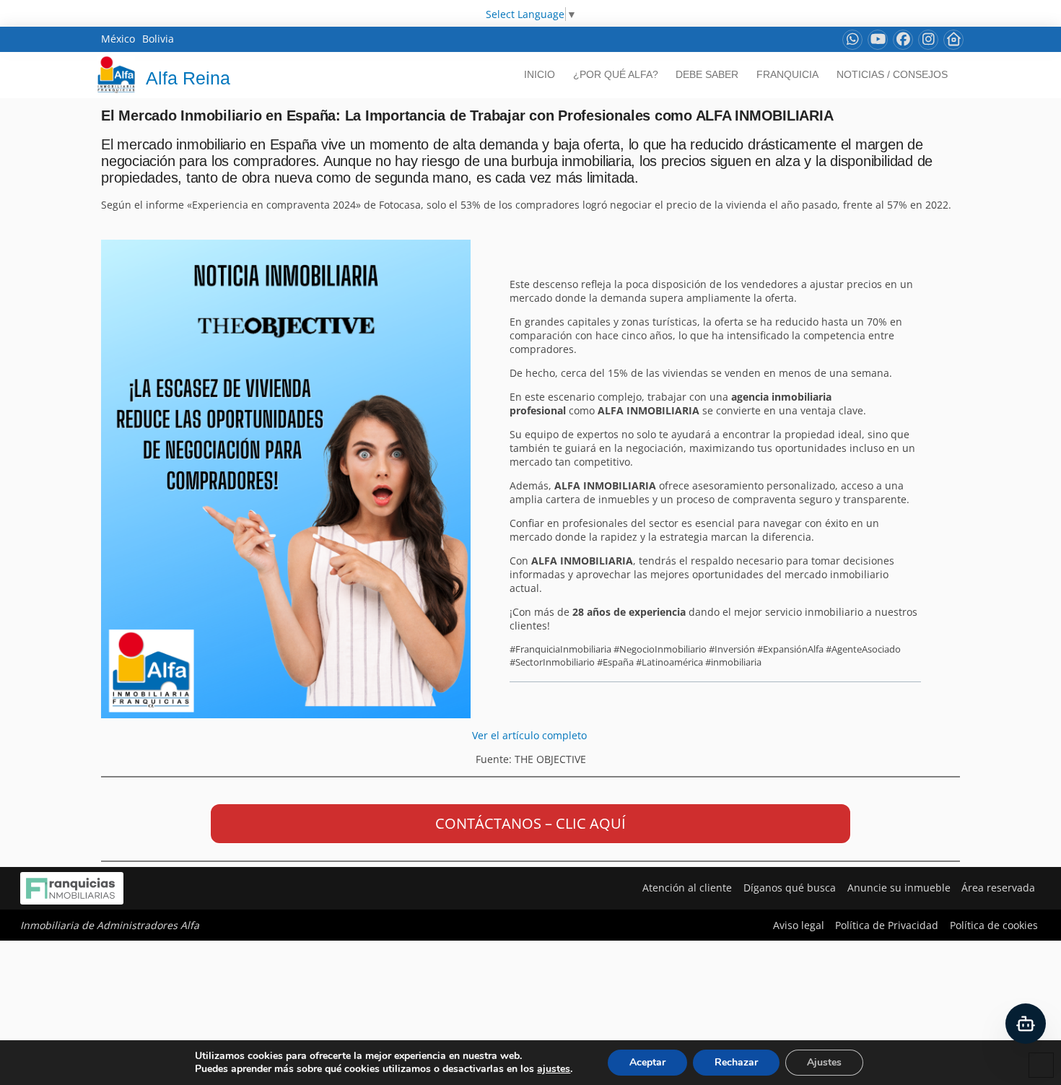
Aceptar (647, 1062)
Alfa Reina (188, 78)
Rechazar (736, 1062)
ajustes (553, 1069)
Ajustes (824, 1062)
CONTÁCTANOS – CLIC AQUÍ (530, 823)
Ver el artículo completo (531, 735)
